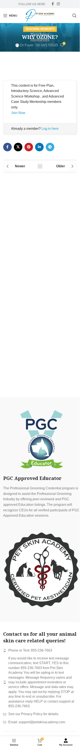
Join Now (18, 113)
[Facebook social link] (52, 4)
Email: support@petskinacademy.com (36, 722)
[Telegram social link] (50, 147)
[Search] (74, 15)
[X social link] (18, 147)
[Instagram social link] (58, 4)
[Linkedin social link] (39, 147)
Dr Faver (26, 45)
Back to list (40, 166)
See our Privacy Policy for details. (33, 714)
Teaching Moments (40, 29)
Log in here (50, 128)
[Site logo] (40, 15)
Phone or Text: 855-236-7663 (30, 650)
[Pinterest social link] (28, 147)
